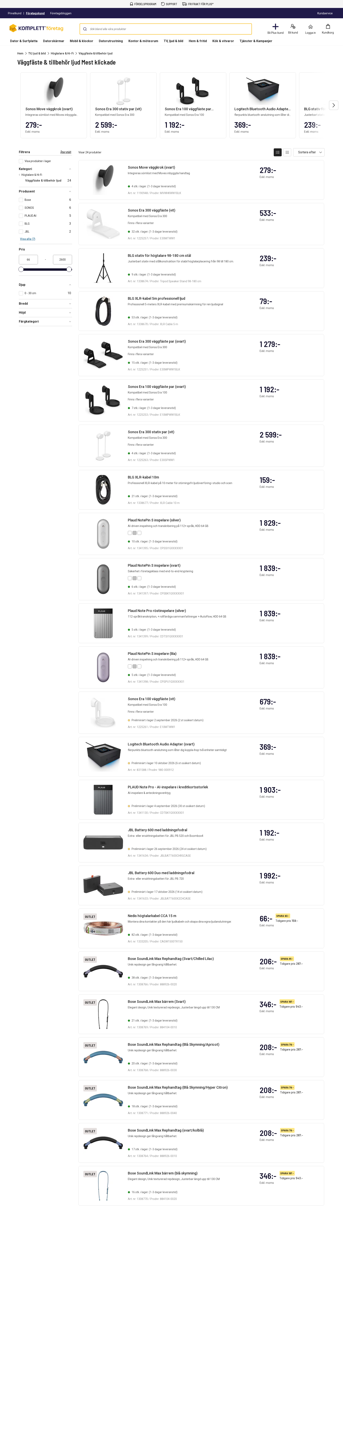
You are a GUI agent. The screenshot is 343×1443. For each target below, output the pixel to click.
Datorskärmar (53, 41)
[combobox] (166, 29)
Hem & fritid (198, 41)
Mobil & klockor (81, 41)
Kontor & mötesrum (143, 41)
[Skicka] (85, 29)
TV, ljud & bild (173, 41)
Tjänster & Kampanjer (256, 41)
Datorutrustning (111, 41)
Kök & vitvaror (223, 41)
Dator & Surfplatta (24, 41)
